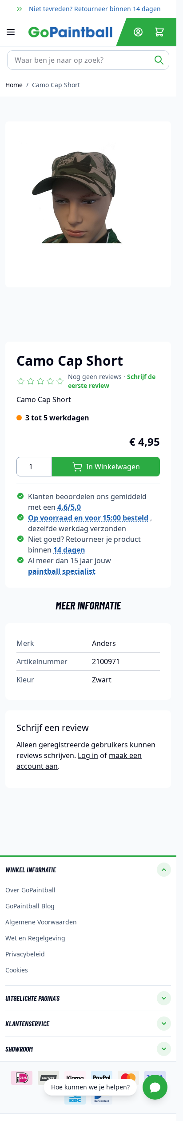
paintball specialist (61, 571)
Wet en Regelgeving (35, 938)
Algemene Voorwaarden (41, 922)
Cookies (16, 970)
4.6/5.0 (69, 507)
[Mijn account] (138, 32)
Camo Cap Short (56, 85)
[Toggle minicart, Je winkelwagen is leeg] (159, 32)
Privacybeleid (25, 954)
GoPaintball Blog (30, 906)
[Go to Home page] (70, 32)
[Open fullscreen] (88, 204)
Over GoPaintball (30, 890)
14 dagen (69, 550)
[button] (88, 381)
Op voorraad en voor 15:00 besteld (88, 518)
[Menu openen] (15, 32)
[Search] (159, 60)
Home (14, 85)
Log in (88, 755)
